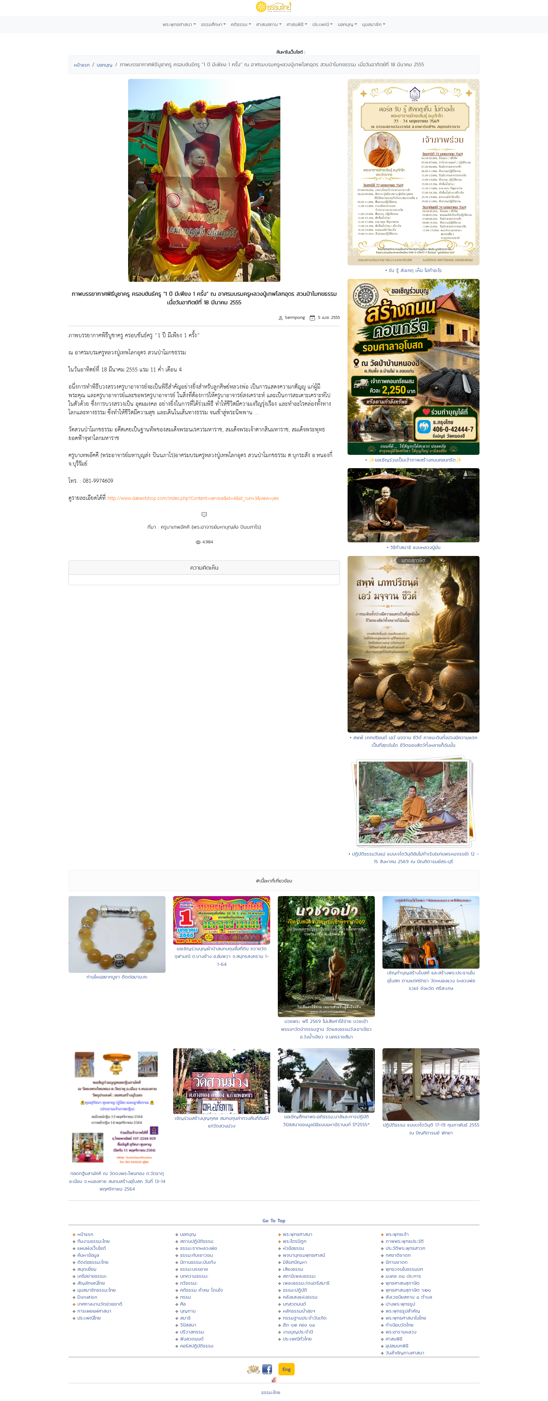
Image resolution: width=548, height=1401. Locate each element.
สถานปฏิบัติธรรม (196, 1241)
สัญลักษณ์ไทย (91, 1283)
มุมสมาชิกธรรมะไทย (96, 1290)
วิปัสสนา (188, 1324)
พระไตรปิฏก (294, 1241)
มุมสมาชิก (372, 24)
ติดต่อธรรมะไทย (92, 1262)
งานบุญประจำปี (298, 1331)
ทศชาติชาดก (398, 1255)
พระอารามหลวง (401, 1331)
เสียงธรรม (293, 1269)
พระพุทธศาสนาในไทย (406, 1317)
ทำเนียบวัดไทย (400, 1324)
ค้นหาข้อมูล (88, 1255)
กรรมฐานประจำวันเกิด (305, 1317)
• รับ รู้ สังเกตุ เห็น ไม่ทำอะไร (413, 270)
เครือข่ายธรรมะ (92, 1276)
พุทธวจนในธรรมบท (404, 1269)
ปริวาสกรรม (192, 1331)
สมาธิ (185, 1317)
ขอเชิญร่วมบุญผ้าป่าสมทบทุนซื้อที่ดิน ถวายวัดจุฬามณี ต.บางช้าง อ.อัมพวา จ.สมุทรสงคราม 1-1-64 (221, 956)
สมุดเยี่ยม (86, 1269)
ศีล (183, 1304)
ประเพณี (320, 24)
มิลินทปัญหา (295, 1262)
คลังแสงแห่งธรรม (300, 1297)
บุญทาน (188, 1310)
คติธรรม (239, 24)
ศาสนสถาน (267, 24)
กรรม (185, 1297)
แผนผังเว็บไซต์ (91, 1248)
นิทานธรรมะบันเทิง (198, 1262)
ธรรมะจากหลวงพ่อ (198, 1248)
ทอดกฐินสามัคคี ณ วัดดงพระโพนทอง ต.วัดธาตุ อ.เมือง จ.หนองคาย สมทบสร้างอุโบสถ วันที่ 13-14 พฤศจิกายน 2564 (117, 1181)
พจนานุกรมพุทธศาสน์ (304, 1255)
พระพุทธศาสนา (177, 24)
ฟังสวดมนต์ (192, 1338)
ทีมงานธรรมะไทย (93, 1241)
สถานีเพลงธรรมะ (299, 1276)
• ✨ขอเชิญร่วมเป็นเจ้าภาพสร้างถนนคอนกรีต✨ (413, 459)
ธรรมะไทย (270, 1392)
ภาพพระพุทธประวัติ (405, 1241)
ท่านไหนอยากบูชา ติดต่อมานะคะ (117, 976)
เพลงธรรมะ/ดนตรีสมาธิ (306, 1283)
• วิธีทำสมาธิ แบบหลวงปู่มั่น (413, 547)
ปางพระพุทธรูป (400, 1304)
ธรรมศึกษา (211, 24)
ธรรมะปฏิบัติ (295, 1290)
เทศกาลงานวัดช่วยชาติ (99, 1304)
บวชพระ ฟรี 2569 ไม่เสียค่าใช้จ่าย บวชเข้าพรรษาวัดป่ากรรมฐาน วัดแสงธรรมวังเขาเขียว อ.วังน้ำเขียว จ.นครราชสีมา (326, 1029)
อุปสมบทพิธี (397, 1345)
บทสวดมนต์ (294, 1304)
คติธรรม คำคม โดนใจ (201, 1290)
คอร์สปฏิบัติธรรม (196, 1345)
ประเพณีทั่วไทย (297, 1338)
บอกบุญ (346, 24)
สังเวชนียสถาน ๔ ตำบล (409, 1297)
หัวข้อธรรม (293, 1248)
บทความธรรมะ (194, 1276)
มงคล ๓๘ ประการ (403, 1276)
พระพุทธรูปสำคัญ (403, 1310)
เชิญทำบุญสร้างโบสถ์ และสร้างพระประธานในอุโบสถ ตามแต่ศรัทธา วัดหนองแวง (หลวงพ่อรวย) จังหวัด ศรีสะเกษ (431, 980)
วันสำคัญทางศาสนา (405, 1352)
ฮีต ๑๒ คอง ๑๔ (299, 1324)
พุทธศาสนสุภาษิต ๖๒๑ (408, 1290)
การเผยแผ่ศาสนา (94, 1310)
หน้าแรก (82, 64)
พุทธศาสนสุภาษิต (403, 1283)
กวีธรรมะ (189, 1283)
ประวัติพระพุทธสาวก (405, 1248)
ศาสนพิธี (295, 24)
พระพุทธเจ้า (397, 1234)
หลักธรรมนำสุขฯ (299, 1310)
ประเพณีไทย (89, 1317)
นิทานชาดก (397, 1262)
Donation (87, 1297)
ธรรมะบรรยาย (194, 1269)
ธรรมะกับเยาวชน (196, 1255)
